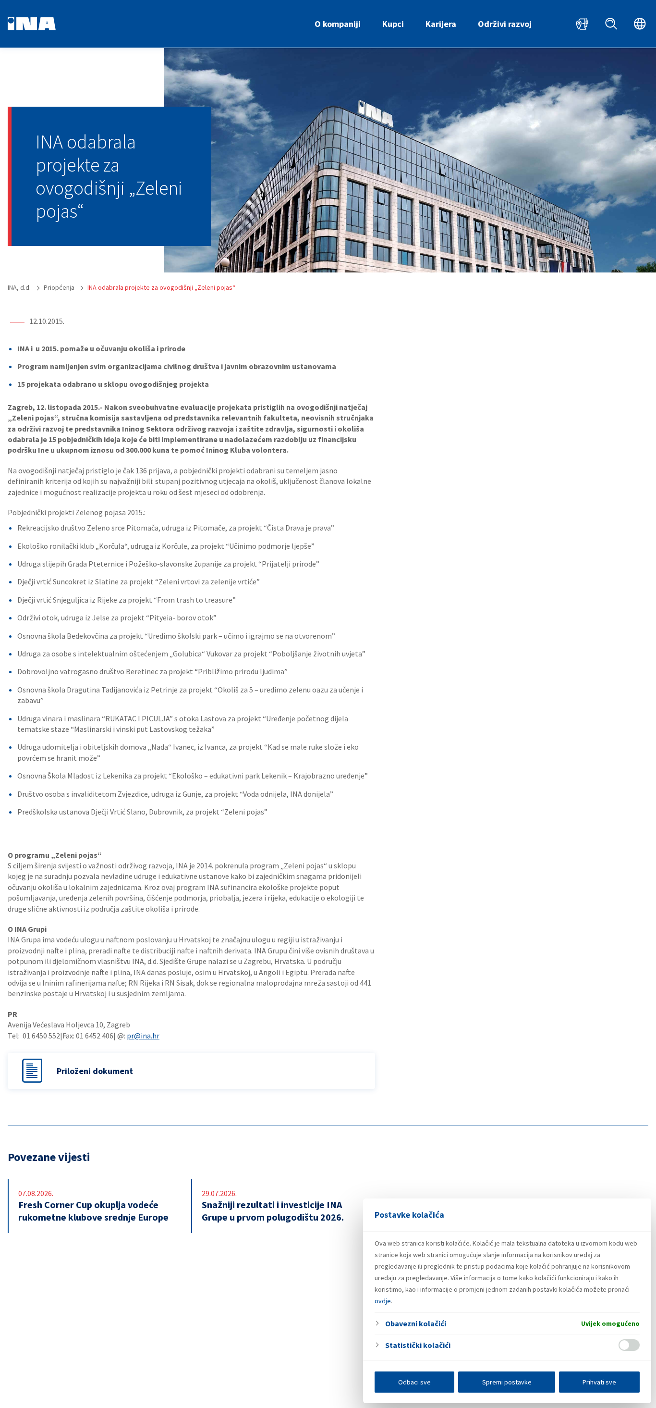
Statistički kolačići (417, 1345)
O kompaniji (338, 23)
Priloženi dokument (95, 1070)
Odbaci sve (414, 1382)
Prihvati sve (599, 1382)
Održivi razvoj (505, 23)
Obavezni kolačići (415, 1323)
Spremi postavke (507, 1382)
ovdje (383, 1301)
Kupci (393, 23)
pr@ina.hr (143, 1035)
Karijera (440, 23)
